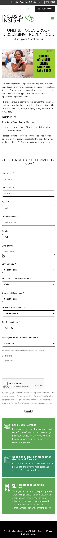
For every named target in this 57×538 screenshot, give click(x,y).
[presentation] (23, 383)
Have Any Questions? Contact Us (25, 2)
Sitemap (32, 534)
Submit (28, 411)
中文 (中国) (50, 2)
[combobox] (28, 328)
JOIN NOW (45, 8)
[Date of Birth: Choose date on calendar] (3, 256)
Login (28, 8)
